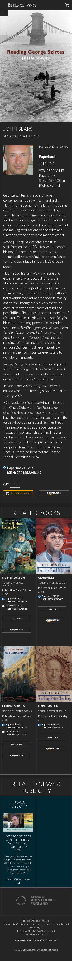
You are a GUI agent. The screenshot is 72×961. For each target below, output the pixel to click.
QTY (6, 484)
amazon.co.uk (54, 493)
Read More (16, 618)
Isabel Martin (48, 706)
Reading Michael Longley (12, 584)
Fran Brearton (13, 577)
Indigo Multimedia (49, 949)
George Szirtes (13, 706)
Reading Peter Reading (52, 711)
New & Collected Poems (17, 711)
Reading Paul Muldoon (52, 582)
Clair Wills (46, 577)
